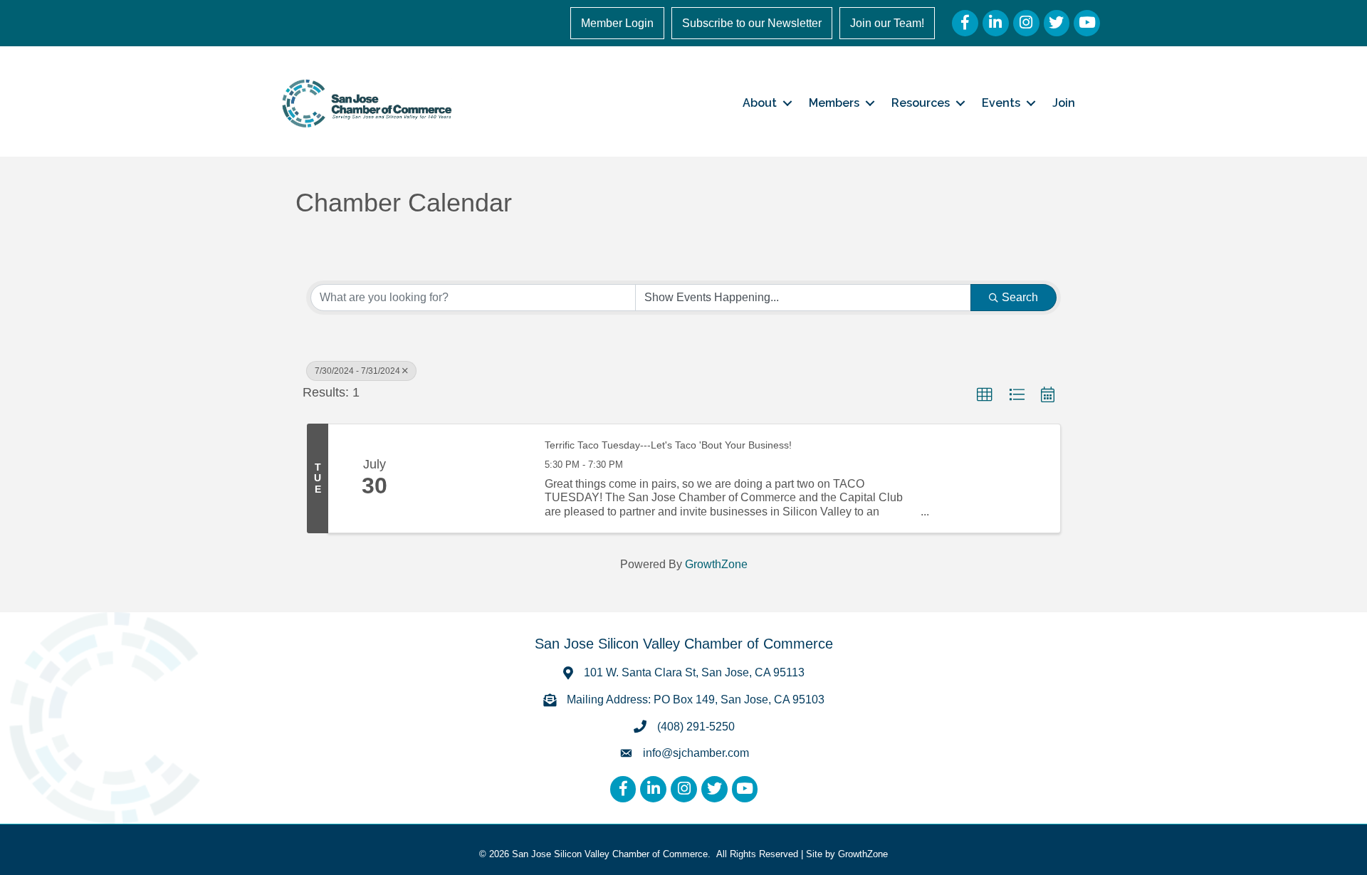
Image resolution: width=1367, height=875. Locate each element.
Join (1063, 103)
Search (1020, 297)
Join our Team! (887, 23)
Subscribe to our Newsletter (752, 23)
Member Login (617, 23)
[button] (984, 395)
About (760, 103)
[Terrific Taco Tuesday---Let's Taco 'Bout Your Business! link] (475, 478)
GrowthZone (716, 564)
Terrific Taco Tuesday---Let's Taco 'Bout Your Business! (668, 445)
